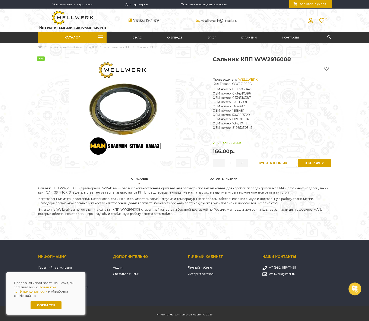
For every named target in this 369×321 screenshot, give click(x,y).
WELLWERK (248, 79)
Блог (212, 37)
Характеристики (223, 178)
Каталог (72, 37)
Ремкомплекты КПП (117, 47)
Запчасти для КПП (85, 47)
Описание (139, 178)
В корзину (314, 163)
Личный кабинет (201, 267)
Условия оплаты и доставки (72, 4)
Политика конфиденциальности (204, 4)
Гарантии (249, 37)
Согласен (46, 305)
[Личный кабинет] (311, 20)
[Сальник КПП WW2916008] (122, 107)
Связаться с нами (126, 274)
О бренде (174, 37)
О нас (137, 37)
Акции (118, 267)
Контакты (290, 37)
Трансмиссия (57, 47)
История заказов (201, 274)
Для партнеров (137, 4)
